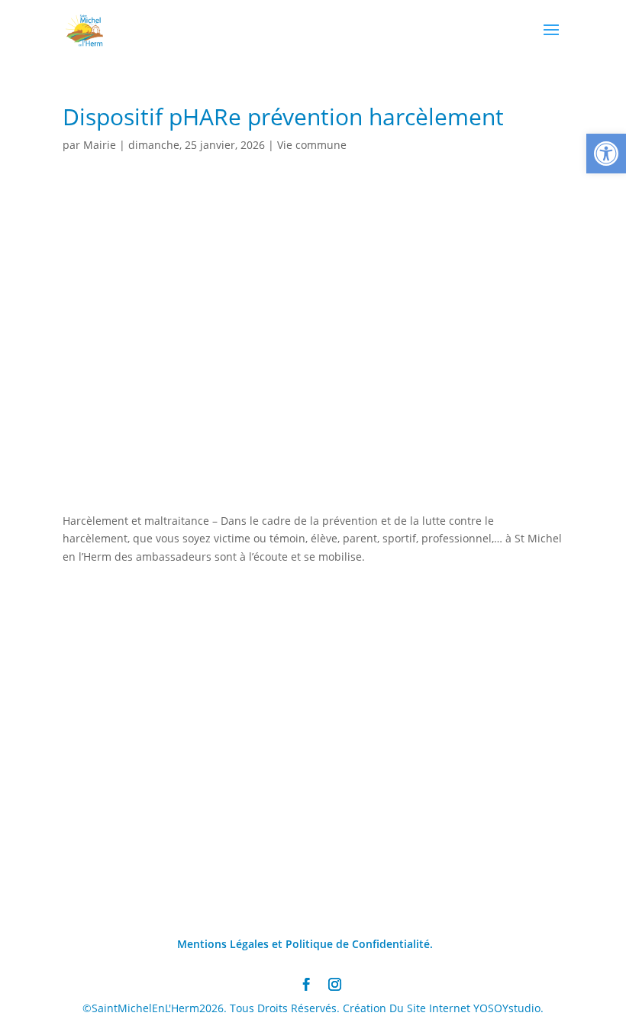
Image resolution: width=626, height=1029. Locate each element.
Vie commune (312, 145)
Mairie (99, 145)
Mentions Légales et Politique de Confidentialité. (305, 944)
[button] (606, 153)
